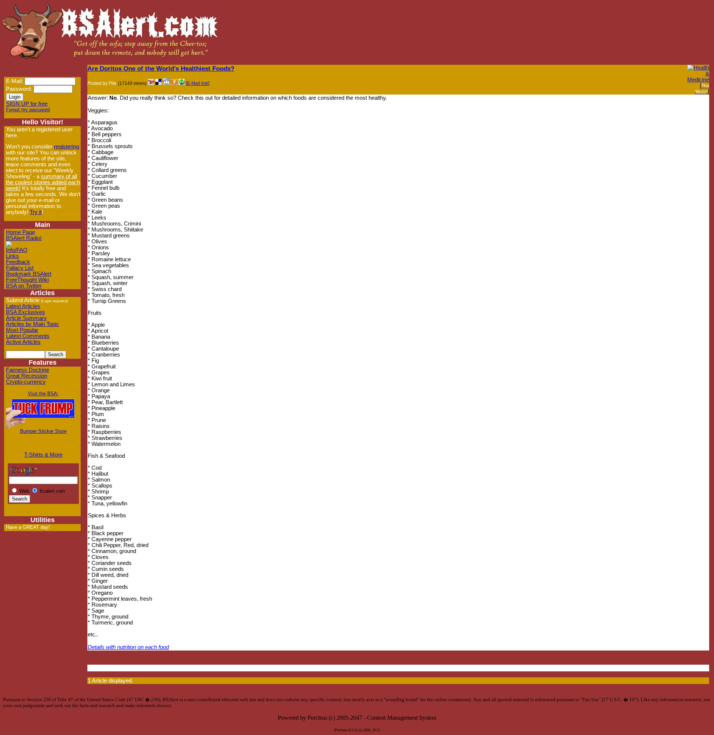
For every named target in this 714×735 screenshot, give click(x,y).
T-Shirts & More (43, 455)
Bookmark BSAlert (28, 274)
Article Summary (26, 318)
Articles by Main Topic (32, 324)
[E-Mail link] (197, 83)
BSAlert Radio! (24, 238)
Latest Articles (23, 306)
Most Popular (22, 330)
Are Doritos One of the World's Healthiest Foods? (160, 68)
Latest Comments (27, 336)
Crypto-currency (26, 382)
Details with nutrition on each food (128, 647)
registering (66, 147)
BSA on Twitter (24, 286)
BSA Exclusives (25, 312)
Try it (36, 212)
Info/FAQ (17, 250)
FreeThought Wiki (27, 280)
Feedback (18, 262)
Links (12, 256)
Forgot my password (28, 109)
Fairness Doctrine (27, 370)
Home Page (20, 232)
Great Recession (26, 376)
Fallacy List (19, 268)
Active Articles (23, 342)
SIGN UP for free (27, 104)
